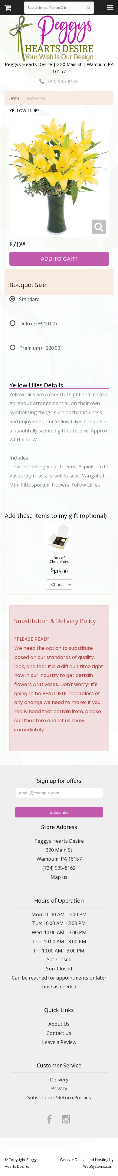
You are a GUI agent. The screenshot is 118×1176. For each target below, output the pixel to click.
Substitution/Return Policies (59, 1097)
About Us (59, 1024)
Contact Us (59, 1033)
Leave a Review (59, 1042)
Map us (59, 877)
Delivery (59, 1079)
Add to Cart (59, 259)
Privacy (59, 1088)
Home (14, 98)
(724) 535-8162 (61, 81)
